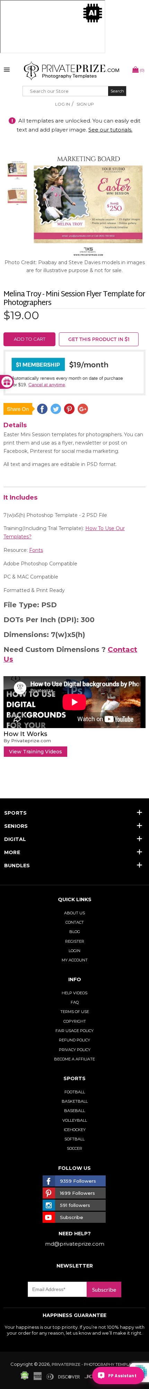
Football (74, 1092)
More (12, 852)
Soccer (74, 1148)
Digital (15, 839)
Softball (74, 1139)
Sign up (85, 104)
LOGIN (74, 950)
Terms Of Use (74, 1011)
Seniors (16, 826)
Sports (15, 813)
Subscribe (104, 1289)
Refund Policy (74, 1040)
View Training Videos (35, 752)
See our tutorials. (110, 129)
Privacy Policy (74, 1049)
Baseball (74, 1110)
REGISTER (74, 941)
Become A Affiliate (74, 1059)
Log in (62, 104)
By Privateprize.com (27, 740)
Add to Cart (29, 339)
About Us (74, 913)
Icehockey (75, 1129)
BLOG (74, 931)
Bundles (17, 865)
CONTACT (74, 922)
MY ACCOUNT (75, 960)
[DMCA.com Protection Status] (24, 1378)
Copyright (74, 1021)
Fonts (36, 550)
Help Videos (74, 993)
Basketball (75, 1101)
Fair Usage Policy (74, 1030)
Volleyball (74, 1120)
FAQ (75, 1002)
